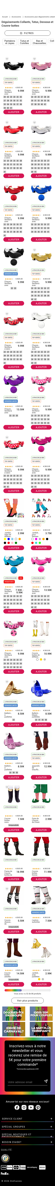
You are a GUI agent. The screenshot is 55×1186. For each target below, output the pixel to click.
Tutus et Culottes (24, 42)
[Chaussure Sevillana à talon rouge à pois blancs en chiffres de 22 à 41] (6, 438)
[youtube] (31, 1107)
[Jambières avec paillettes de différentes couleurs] (33, 942)
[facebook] (17, 1107)
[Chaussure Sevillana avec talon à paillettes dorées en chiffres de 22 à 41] (33, 250)
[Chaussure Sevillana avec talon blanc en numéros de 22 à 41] (33, 314)
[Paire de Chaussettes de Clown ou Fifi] (33, 787)
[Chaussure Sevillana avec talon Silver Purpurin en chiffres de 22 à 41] (33, 123)
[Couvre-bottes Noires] (33, 840)
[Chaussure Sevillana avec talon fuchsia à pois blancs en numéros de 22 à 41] (33, 378)
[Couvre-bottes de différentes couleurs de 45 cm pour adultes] (33, 622)
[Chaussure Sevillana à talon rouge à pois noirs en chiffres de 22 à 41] (6, 314)
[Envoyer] (45, 1081)
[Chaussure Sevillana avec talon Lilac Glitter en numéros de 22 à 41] (6, 378)
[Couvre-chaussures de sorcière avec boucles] (6, 889)
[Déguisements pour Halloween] (41, 1035)
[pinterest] (38, 1107)
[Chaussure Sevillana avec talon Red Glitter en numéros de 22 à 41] (6, 186)
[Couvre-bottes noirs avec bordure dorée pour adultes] (6, 787)
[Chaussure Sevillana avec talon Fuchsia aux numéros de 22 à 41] (33, 558)
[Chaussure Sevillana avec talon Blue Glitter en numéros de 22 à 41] (33, 186)
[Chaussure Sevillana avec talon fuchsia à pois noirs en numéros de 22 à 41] (6, 622)
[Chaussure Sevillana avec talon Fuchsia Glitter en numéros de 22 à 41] (33, 438)
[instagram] (24, 1107)
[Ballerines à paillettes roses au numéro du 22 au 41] (6, 735)
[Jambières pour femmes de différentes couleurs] (33, 501)
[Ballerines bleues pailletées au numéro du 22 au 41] (33, 682)
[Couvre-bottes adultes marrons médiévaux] (6, 942)
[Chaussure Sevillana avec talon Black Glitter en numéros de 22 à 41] (6, 250)
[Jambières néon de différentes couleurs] (6, 501)
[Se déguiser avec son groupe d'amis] (13, 1020)
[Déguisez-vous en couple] (41, 1020)
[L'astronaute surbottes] (33, 889)
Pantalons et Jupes (9, 42)
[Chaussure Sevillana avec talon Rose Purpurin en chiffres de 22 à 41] (33, 59)
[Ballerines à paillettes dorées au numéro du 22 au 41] (6, 682)
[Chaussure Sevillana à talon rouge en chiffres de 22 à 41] (6, 123)
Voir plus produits (27, 1000)
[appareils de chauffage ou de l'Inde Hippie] (33, 735)
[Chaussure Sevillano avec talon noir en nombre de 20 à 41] (6, 59)
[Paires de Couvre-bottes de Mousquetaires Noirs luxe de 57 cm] (6, 840)
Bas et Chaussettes (39, 42)
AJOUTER (13, 112)
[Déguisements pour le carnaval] (13, 1035)
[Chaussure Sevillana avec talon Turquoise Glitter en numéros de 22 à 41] (6, 558)
